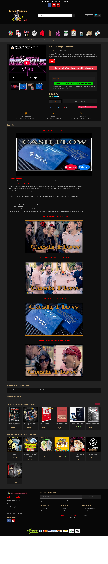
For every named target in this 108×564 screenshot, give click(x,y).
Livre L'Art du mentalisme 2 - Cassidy (93, 424)
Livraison (64, 508)
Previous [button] (96, 404)
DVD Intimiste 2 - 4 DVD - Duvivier (30, 424)
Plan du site (44, 511)
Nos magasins (44, 508)
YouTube (54, 5)
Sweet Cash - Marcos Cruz (62, 453)
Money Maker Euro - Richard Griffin (93, 453)
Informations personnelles (89, 508)
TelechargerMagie (58, 5)
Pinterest (68, 107)
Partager (53, 107)
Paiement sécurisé (66, 513)
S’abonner (92, 496)
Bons (84, 517)
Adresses (85, 515)
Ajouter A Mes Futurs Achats (88, 107)
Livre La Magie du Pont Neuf (62, 424)
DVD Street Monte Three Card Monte (14, 424)
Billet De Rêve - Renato (46, 453)
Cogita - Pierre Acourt (77, 423)
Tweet (61, 107)
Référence (51, 50)
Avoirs (84, 513)
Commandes (86, 511)
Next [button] (99, 404)
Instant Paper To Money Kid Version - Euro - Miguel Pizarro (30, 454)
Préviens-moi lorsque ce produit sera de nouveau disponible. (73, 83)
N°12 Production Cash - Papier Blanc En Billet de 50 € (77, 454)
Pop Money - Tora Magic (15, 479)
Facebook (49, 5)
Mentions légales (66, 511)
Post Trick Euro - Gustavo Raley (14, 453)
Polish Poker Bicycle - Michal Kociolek (46, 424)
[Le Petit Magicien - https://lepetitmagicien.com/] (17, 15)
